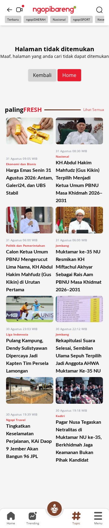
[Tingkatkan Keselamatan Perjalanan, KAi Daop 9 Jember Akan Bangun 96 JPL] (29, 392)
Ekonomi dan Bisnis (21, 164)
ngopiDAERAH (35, 19)
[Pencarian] (99, 10)
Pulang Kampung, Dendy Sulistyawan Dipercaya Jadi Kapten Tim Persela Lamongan (27, 355)
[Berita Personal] (54, 508)
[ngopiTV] (19, 10)
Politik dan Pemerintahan (25, 245)
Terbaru (13, 19)
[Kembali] (10, 10)
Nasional (59, 19)
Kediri (60, 416)
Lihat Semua (93, 109)
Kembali (42, 75)
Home (69, 75)
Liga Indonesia (17, 334)
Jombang (62, 245)
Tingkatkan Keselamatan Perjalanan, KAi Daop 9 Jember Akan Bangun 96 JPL (29, 441)
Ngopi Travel (15, 420)
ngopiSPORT (81, 19)
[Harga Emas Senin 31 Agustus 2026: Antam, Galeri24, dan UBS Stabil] (29, 135)
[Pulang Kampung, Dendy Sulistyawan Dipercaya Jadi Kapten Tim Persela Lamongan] (29, 309)
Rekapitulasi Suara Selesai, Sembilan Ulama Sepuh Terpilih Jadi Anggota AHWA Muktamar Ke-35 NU (78, 355)
